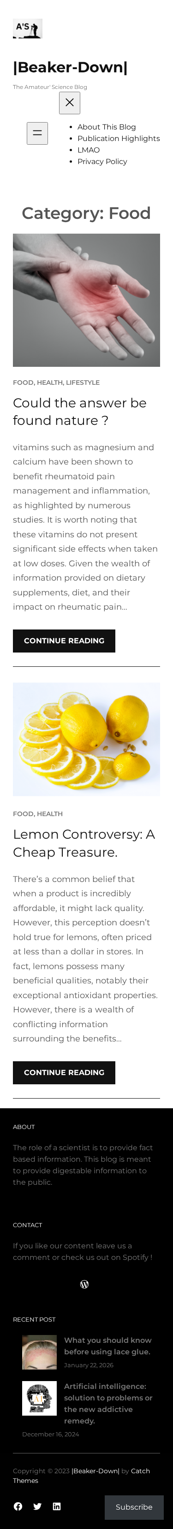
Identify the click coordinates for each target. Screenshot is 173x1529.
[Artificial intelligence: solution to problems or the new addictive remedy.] (39, 1400)
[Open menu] (37, 133)
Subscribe (134, 1507)
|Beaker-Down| (70, 67)
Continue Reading (64, 640)
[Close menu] (69, 103)
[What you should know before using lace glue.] (39, 1354)
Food (23, 382)
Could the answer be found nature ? (80, 412)
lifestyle (83, 382)
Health (50, 382)
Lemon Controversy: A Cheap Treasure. (84, 843)
